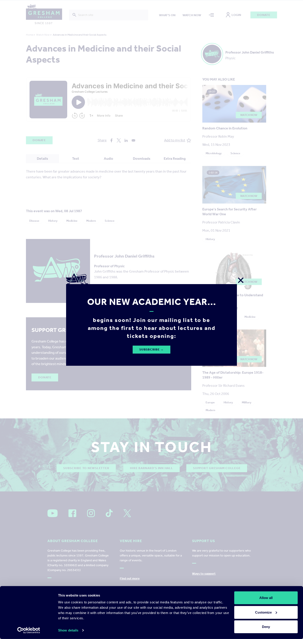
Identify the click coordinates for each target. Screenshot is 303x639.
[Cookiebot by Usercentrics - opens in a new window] (28, 630)
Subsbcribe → (151, 349)
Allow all (266, 598)
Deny (266, 627)
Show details (68, 630)
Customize (263, 612)
